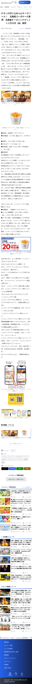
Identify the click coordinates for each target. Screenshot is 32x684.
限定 (3, 462)
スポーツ (19, 7)
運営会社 (6, 642)
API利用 (6, 664)
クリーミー (11, 456)
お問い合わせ (7, 667)
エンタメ (13, 7)
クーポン (4, 456)
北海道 (25, 459)
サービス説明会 (8, 648)
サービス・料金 (8, 645)
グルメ (13, 450)
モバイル (20, 459)
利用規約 (6, 655)
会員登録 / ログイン (24, 2)
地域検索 (6, 7)
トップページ (5, 637)
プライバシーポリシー (10, 658)
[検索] (15, 2)
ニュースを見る (25, 487)
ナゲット (26, 456)
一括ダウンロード (17, 443)
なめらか (4, 459)
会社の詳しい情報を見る (16, 479)
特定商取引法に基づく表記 (11, 651)
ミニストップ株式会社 (25, 28)
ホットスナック (12, 459)
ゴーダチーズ (19, 456)
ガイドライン (7, 661)
